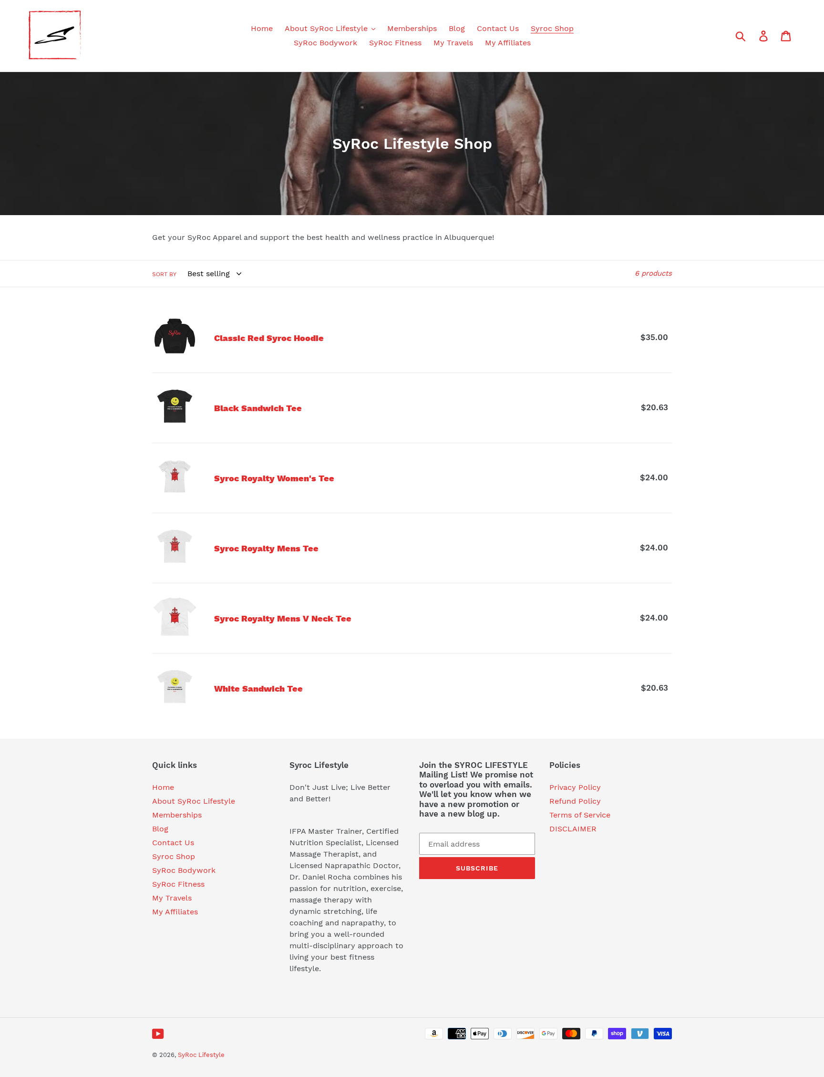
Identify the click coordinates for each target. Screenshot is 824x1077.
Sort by (164, 274)
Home (163, 787)
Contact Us (173, 842)
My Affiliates (175, 911)
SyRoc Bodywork (184, 870)
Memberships (177, 814)
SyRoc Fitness (178, 884)
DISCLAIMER (573, 828)
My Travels (172, 897)
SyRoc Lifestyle (201, 1054)
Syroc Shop (173, 856)
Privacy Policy (575, 787)
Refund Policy (575, 801)
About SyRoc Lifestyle (193, 801)
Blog (160, 828)
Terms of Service (579, 814)
